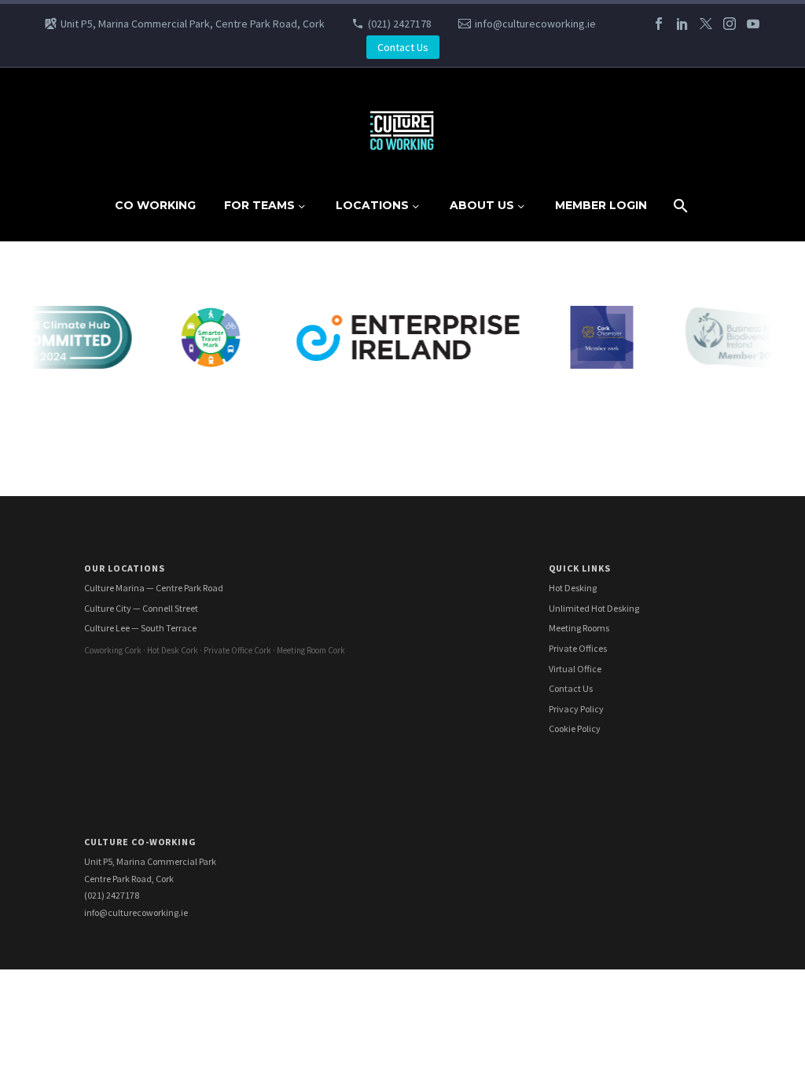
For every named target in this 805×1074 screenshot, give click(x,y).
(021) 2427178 (400, 24)
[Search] (678, 205)
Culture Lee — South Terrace (140, 628)
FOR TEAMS (259, 205)
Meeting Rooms (579, 628)
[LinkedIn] (682, 23)
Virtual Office (575, 669)
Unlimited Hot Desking (594, 608)
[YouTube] (753, 23)
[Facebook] (659, 23)
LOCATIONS (372, 205)
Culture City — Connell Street (141, 608)
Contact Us (402, 47)
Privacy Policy (576, 709)
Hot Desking (573, 588)
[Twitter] (706, 23)
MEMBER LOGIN (601, 205)
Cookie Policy (575, 728)
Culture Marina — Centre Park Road (153, 588)
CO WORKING (155, 205)
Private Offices (578, 648)
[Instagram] (729, 23)
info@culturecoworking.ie (535, 24)
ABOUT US (482, 205)
